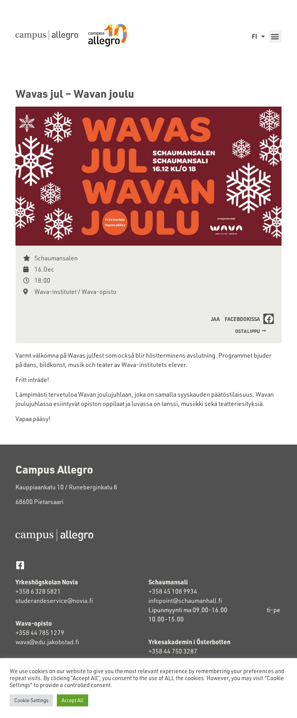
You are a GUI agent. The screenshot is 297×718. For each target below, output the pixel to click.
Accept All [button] (72, 700)
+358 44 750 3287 (172, 651)
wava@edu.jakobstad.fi (47, 642)
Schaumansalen (56, 258)
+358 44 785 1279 (39, 633)
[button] (275, 36)
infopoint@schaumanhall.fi (185, 600)
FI (254, 36)
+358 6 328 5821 (38, 591)
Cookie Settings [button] (31, 700)
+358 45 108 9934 (172, 591)
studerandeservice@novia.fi (54, 600)
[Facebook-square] (19, 565)
